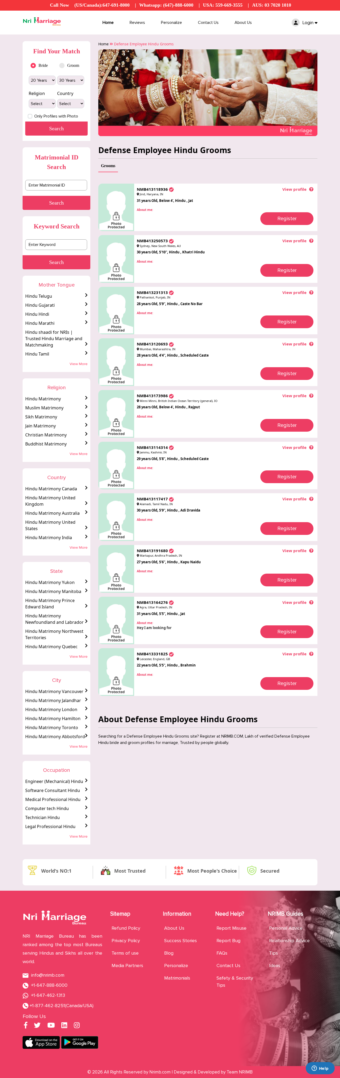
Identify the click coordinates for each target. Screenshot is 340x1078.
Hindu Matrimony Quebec (51, 647)
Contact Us (208, 22)
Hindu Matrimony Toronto (51, 727)
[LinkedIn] (64, 1026)
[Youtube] (51, 1026)
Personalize (171, 22)
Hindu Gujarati (40, 305)
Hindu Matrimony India (48, 537)
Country (65, 93)
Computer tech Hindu (47, 808)
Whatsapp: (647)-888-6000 (166, 5)
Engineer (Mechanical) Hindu (54, 781)
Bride (43, 65)
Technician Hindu (42, 817)
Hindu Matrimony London (51, 709)
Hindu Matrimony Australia (52, 513)
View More (79, 364)
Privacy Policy (126, 940)
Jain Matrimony (40, 426)
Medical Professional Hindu (52, 799)
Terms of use (125, 953)
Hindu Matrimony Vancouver (54, 691)
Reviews (137, 22)
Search (56, 203)
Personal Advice (286, 928)
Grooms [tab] (108, 165)
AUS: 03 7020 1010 (271, 5)
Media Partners (127, 965)
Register (287, 218)
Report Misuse (231, 928)
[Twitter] (37, 1026)
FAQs (221, 953)
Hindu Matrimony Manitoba (53, 591)
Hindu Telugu (38, 296)
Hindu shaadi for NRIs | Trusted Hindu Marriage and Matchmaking (53, 338)
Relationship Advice (289, 940)
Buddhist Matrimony (46, 444)
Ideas (274, 965)
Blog (168, 953)
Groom (73, 65)
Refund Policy (126, 928)
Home (108, 22)
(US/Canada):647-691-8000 (102, 5)
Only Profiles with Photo (56, 116)
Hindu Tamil (37, 354)
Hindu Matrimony (43, 399)
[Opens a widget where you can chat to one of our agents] (320, 1068)
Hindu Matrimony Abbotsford (55, 736)
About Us (243, 22)
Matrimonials (177, 978)
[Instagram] (76, 1026)
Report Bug (228, 940)
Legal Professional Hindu (50, 826)
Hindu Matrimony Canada (51, 489)
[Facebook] (25, 1026)
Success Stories (180, 940)
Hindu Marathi (39, 323)
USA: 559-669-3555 (223, 5)
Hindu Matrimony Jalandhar (53, 700)
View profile (294, 189)
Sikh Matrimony (41, 417)
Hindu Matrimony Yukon (50, 582)
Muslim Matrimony (44, 408)
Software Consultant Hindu (52, 790)
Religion (37, 93)
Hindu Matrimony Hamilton (52, 718)
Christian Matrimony (46, 435)
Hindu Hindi (37, 314)
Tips (273, 953)
